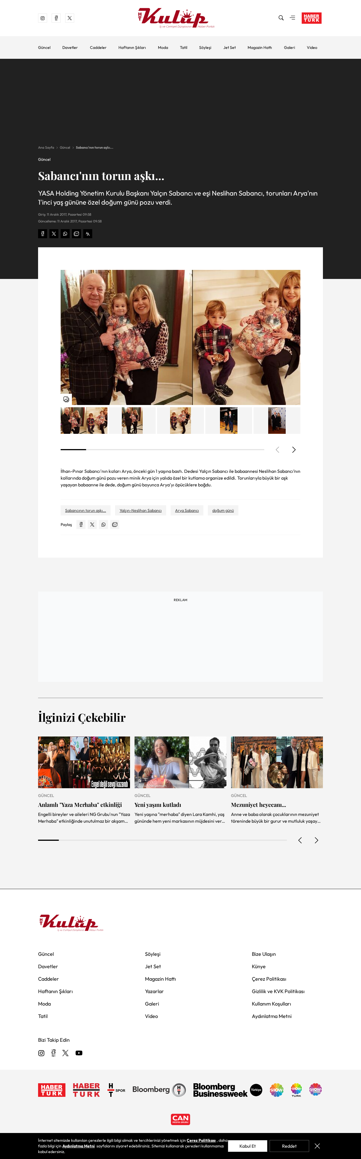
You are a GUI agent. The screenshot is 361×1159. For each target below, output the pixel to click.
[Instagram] (41, 1053)
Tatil (183, 47)
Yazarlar (154, 991)
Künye (259, 966)
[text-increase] (87, 233)
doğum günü (223, 510)
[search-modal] (281, 18)
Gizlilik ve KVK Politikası (278, 991)
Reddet (289, 1146)
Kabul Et (247, 1146)
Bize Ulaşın (264, 954)
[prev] (300, 840)
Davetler (70, 47)
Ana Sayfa (46, 147)
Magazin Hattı (260, 47)
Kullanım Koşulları (271, 1003)
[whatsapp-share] (65, 233)
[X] (65, 1053)
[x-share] (53, 233)
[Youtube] (79, 1053)
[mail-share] (76, 233)
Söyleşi (205, 47)
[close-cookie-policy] (317, 1146)
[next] (293, 449)
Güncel (44, 47)
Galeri (289, 47)
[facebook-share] (42, 233)
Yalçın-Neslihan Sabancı (141, 510)
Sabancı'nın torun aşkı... (94, 147)
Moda (163, 47)
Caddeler (98, 47)
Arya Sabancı (187, 510)
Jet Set (229, 47)
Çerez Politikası (269, 979)
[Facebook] (53, 1053)
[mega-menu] (292, 18)
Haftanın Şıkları (132, 47)
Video (312, 47)
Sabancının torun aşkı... (85, 510)
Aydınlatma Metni (272, 1016)
